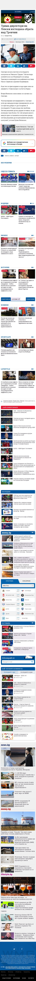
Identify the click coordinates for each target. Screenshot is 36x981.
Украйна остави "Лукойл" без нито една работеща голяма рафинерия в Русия (16, 833)
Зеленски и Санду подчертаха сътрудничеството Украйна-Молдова (15, 769)
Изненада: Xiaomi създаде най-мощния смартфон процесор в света (25, 858)
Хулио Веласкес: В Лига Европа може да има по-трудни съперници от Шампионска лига (24, 472)
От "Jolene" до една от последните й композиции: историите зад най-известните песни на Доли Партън (26, 285)
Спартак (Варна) (10, 604)
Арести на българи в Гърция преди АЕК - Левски (22, 634)
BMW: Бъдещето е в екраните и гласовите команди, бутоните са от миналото (24, 868)
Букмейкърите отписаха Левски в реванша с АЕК (24, 627)
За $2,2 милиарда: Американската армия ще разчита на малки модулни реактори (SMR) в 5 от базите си (25, 840)
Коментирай (30, 299)
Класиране (26, 581)
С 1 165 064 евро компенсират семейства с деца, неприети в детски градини (25, 775)
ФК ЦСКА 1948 (10, 595)
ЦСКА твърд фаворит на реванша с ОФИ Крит (24, 719)
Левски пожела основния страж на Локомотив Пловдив (23, 479)
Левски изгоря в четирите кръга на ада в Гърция (24, 419)
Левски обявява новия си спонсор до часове (9, 185)
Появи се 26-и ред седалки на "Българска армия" (22, 712)
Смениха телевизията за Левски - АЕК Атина (24, 641)
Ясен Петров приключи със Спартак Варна (22, 697)
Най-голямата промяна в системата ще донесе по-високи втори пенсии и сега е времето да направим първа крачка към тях (24, 560)
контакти (31, 978)
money (7, 533)
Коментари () (30, 42)
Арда (7, 618)
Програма (9, 581)
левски (7, 155)
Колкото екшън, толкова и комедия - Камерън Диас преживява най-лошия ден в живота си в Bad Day (25, 935)
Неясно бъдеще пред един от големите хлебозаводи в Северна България (24, 573)
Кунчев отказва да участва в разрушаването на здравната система (25, 320)
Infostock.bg (12, 975)
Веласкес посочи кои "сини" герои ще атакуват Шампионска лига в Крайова (27, 187)
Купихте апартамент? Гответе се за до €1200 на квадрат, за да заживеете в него (9, 251)
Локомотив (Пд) (29, 595)
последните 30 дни (26, 672)
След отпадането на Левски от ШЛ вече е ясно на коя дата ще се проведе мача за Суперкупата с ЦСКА (24, 466)
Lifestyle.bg (18, 972)
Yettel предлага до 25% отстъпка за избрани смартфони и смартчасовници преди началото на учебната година (17, 907)
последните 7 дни (9, 672)
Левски (12, 42)
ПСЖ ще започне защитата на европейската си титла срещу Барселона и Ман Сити (23, 497)
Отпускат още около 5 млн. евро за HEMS (23, 792)
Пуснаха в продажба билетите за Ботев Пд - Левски (24, 510)
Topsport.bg (27, 972)
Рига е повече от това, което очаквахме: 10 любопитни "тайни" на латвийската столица (26, 384)
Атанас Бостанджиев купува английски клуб (22, 434)
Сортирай (15, 299)
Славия (8, 590)
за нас (24, 978)
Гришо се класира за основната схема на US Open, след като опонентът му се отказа (27, 220)
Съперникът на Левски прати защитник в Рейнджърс (23, 648)
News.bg (3, 972)
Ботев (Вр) (25, 618)
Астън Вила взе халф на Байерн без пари (23, 517)
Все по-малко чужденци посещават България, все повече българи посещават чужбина (24, 566)
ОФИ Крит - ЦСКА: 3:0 (20, 675)
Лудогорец (28, 604)
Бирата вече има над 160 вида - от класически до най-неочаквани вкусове (16, 898)
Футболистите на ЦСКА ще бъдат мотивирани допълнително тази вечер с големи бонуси (24, 442)
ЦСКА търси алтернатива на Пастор (22, 726)
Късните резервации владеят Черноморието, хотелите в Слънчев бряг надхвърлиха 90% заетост (27, 253)
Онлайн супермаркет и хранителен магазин (21, 735)
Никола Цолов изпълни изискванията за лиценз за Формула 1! (22, 457)
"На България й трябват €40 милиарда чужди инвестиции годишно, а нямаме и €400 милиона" (23, 538)
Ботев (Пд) (9, 600)
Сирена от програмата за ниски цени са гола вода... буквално (24, 551)
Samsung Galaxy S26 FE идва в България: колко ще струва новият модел (24, 916)
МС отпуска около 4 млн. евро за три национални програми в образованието (24, 784)
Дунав (7, 613)
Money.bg (10, 972)
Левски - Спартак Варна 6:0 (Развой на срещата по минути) (23, 705)
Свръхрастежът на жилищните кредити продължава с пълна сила (25, 849)
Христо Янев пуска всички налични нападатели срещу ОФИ (24, 426)
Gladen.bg (3, 975)
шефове (11, 155)
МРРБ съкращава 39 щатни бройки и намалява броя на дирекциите (22, 803)
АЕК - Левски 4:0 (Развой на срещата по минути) (22, 411)
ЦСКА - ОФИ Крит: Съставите (7, 217)
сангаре (16, 155)
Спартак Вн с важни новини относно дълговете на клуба (22, 503)
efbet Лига (6, 585)
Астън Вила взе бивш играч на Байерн (26, 351)
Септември (28, 590)
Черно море (28, 609)
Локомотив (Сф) (29, 613)
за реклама (16, 978)
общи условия (6, 978)
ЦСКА (7, 609)
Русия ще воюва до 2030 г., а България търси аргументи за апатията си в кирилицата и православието (8, 322)
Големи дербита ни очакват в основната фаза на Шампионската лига (9, 352)
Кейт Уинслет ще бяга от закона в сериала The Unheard (24, 925)
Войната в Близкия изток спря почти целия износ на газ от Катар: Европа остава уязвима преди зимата (23, 545)
